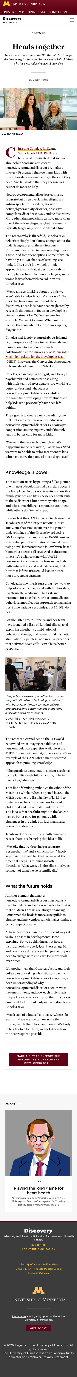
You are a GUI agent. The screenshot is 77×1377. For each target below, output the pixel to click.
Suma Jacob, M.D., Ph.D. (34, 153)
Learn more (19, 1316)
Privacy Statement (55, 1356)
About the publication (38, 1249)
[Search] (72, 4)
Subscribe (38, 1245)
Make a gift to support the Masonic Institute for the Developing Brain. (38, 1060)
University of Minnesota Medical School (38, 1268)
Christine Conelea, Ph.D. (34, 149)
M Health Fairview (38, 1273)
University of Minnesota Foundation (35, 12)
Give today (38, 1328)
